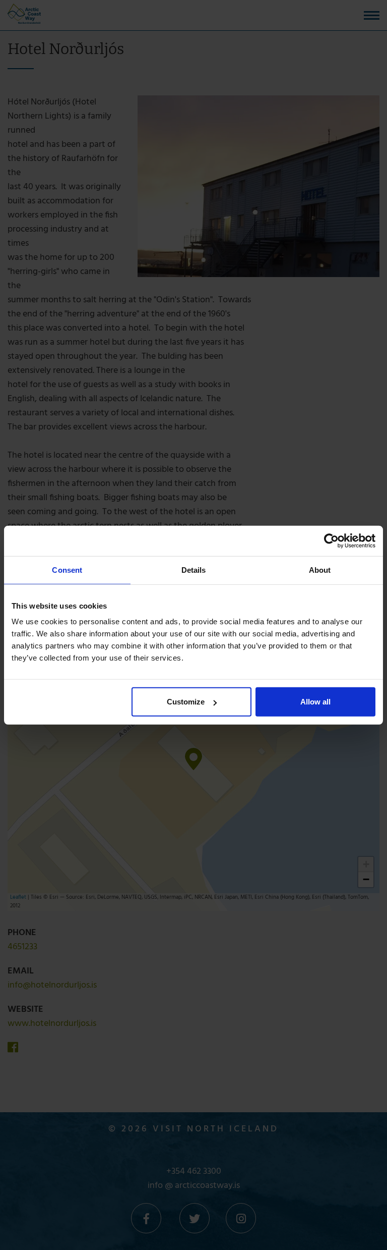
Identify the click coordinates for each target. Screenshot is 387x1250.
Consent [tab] (67, 569)
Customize (186, 701)
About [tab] (320, 569)
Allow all (315, 701)
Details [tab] (193, 569)
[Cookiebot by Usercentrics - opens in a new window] (331, 540)
